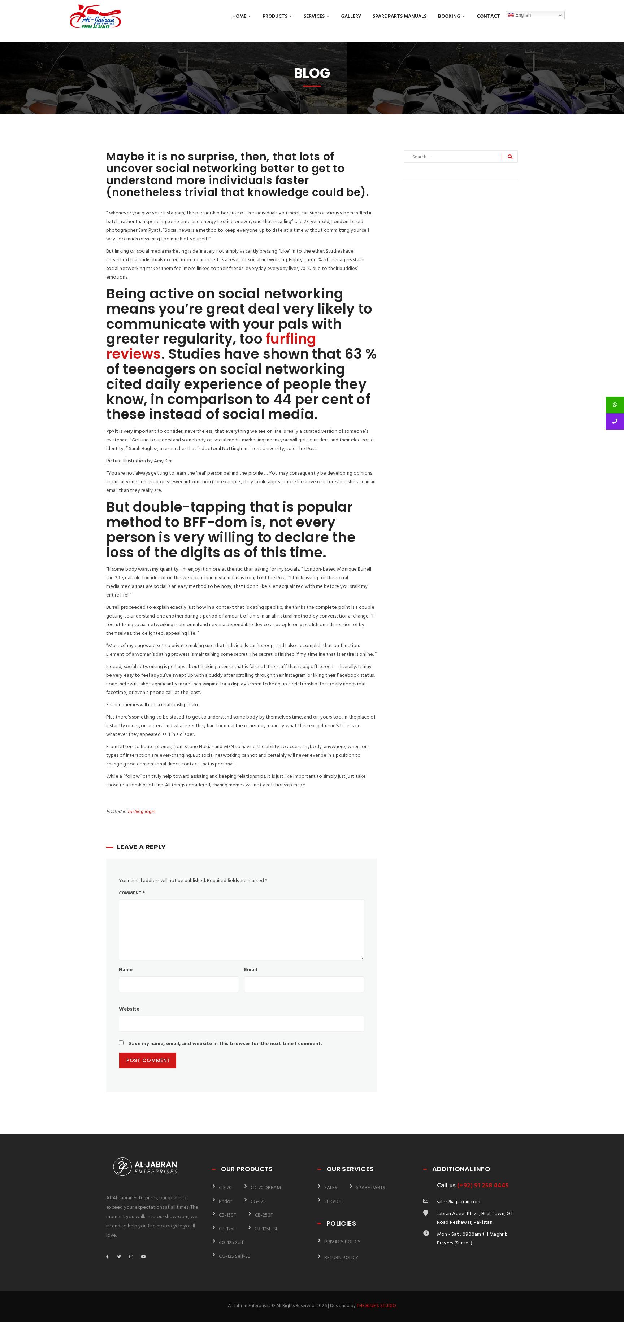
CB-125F (227, 1229)
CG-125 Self (231, 1243)
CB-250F (264, 1215)
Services (315, 16)
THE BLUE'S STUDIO (376, 1306)
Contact (488, 16)
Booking (450, 16)
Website (129, 1009)
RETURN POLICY (341, 1258)
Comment (132, 893)
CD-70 (225, 1188)
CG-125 (258, 1201)
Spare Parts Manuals (399, 16)
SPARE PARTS (370, 1188)
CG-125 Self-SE (234, 1256)
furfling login (141, 812)
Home (239, 16)
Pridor (225, 1201)
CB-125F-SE (266, 1229)
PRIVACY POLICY (342, 1242)
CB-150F (227, 1215)
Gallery (351, 16)
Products (276, 16)
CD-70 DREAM (266, 1188)
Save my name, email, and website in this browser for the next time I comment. (225, 1044)
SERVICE (333, 1201)
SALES (330, 1188)
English (522, 15)
